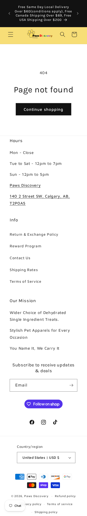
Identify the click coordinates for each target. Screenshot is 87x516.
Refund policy (65, 496)
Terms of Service (26, 281)
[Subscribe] (71, 385)
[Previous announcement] (9, 13)
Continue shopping (44, 109)
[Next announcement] (77, 13)
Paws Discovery (25, 185)
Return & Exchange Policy (34, 234)
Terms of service (59, 504)
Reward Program (25, 246)
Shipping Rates (24, 269)
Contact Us (20, 258)
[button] (10, 34)
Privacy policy (31, 504)
